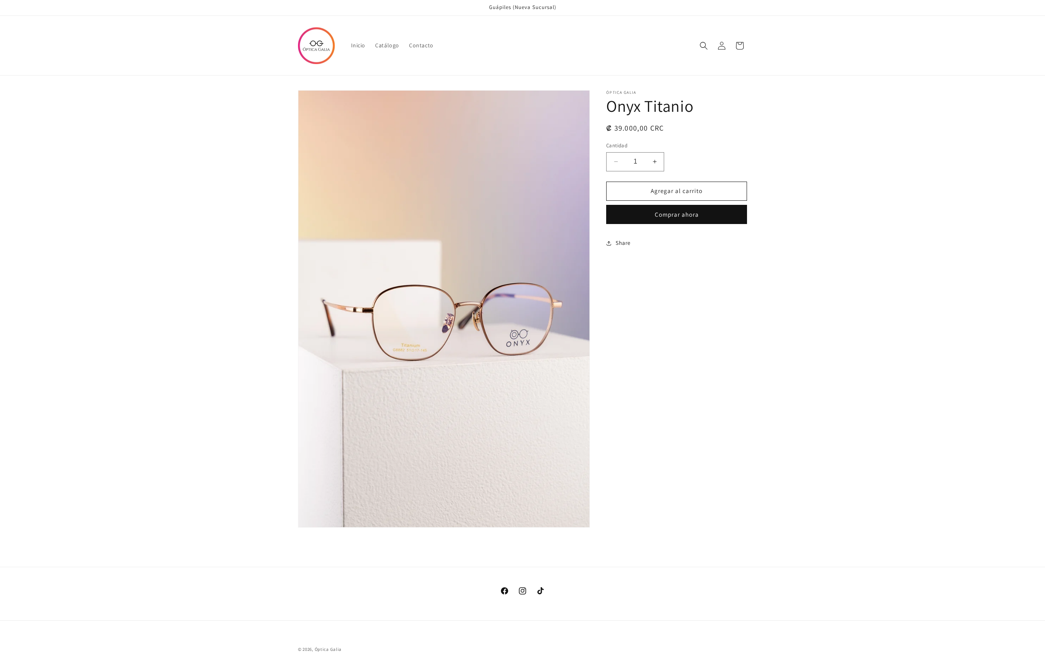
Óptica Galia (328, 649)
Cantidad (616, 145)
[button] (704, 46)
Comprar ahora (677, 214)
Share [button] (623, 242)
